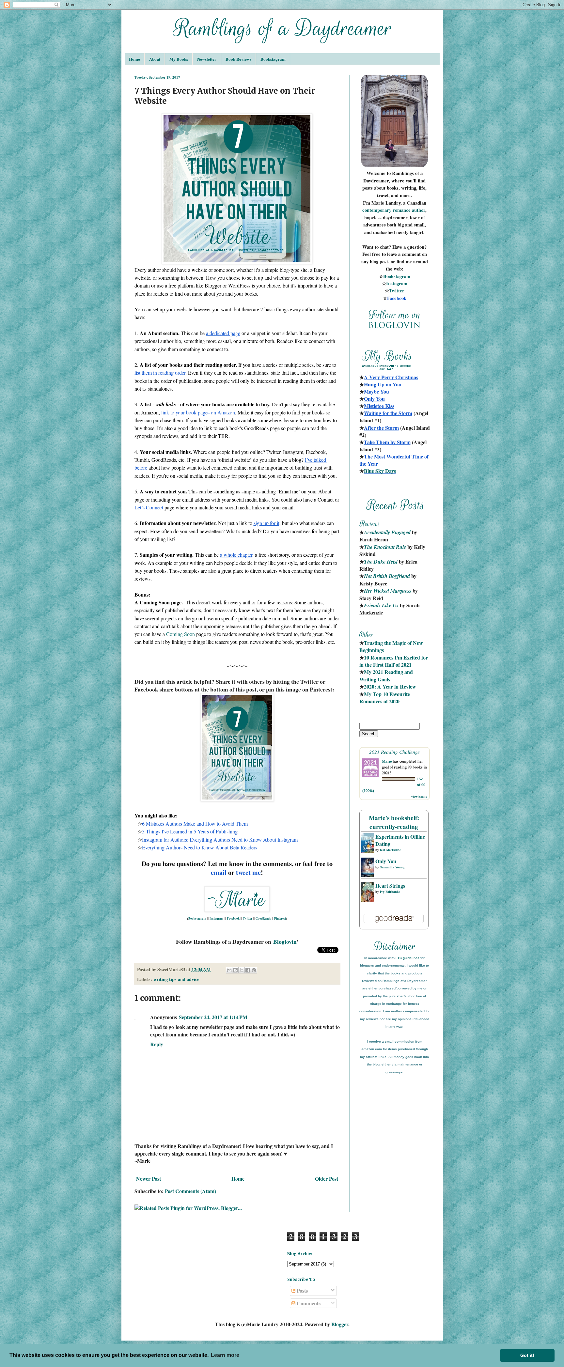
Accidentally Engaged (387, 532)
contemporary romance (387, 210)
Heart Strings (390, 885)
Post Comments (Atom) (190, 1191)
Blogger (339, 1324)
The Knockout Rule (385, 547)
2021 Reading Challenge (394, 751)
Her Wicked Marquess (387, 590)
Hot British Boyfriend (387, 576)
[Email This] (229, 970)
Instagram (217, 918)
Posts (301, 1290)
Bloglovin (285, 941)
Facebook (233, 918)
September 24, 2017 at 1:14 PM (213, 1017)
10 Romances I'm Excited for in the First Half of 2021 (394, 661)
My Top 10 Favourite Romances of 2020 (384, 697)
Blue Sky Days (380, 470)
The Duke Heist (381, 561)
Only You (385, 861)
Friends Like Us (381, 605)
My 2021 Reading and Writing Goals (386, 675)
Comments (308, 1303)
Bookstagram (273, 59)
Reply (156, 1044)
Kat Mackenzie (390, 849)
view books (419, 796)
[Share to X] (241, 970)
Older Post (326, 1178)
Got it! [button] (527, 1355)
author (418, 210)
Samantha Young (392, 867)
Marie (387, 761)
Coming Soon (180, 633)
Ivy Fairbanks (390, 891)
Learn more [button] (225, 1355)
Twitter (247, 918)
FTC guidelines (407, 958)
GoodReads (263, 918)
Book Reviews (238, 59)
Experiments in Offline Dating (400, 840)
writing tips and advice (176, 979)
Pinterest (280, 918)
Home (134, 59)
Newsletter (206, 59)
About (154, 59)
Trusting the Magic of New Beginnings (391, 646)
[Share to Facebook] (247, 970)
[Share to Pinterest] (254, 970)
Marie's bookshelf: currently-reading (394, 822)
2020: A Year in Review (390, 686)
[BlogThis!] (235, 970)
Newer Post (148, 1178)
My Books (178, 59)
